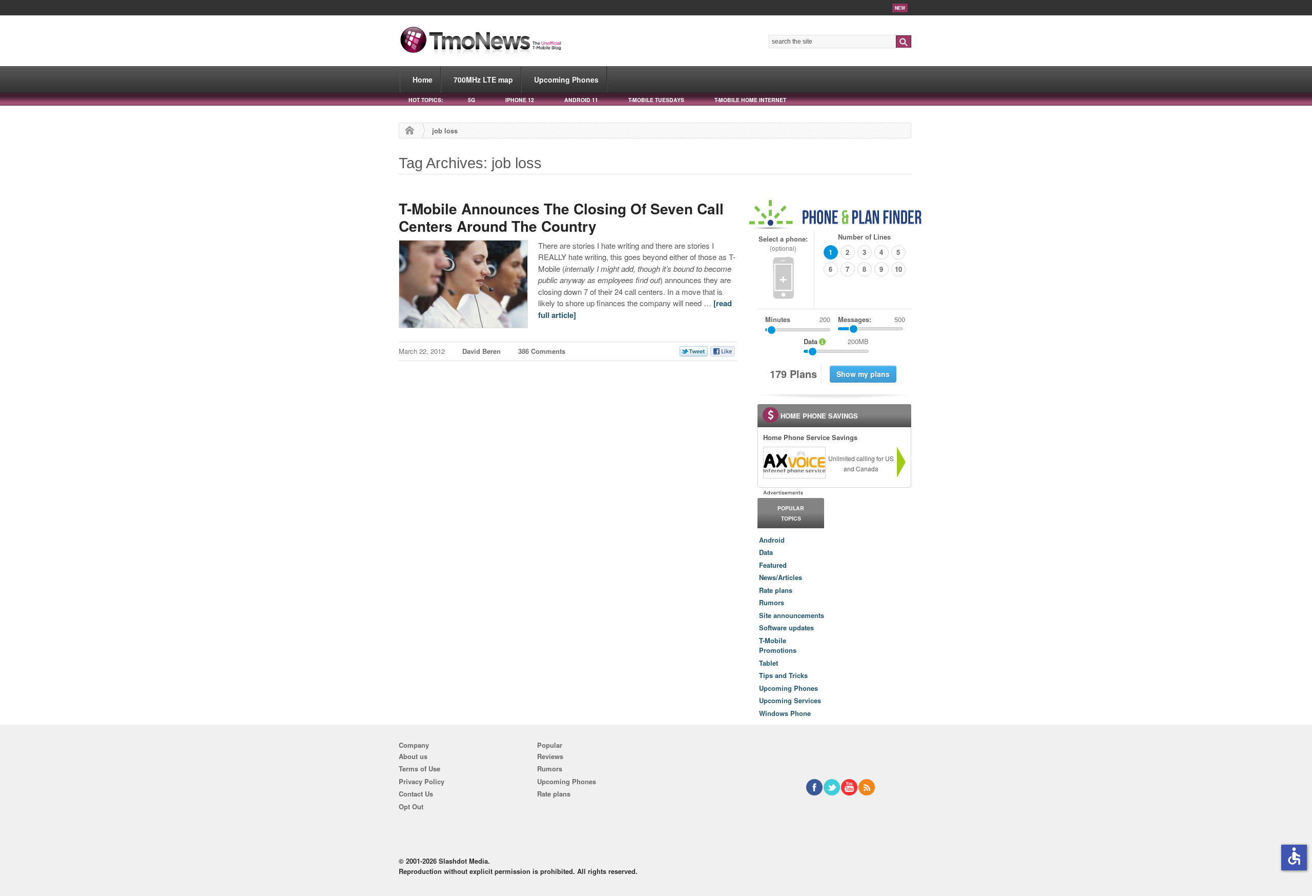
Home (423, 79)
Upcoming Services (790, 700)
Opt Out (411, 806)
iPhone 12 (519, 100)
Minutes (777, 319)
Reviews (550, 756)
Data (766, 552)
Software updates (786, 627)
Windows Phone (785, 713)
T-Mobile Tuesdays (656, 100)
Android (772, 540)
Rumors (771, 602)
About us (413, 756)
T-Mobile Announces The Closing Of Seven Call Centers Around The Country (561, 217)
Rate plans (775, 590)
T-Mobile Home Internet (750, 100)
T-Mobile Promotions (777, 645)
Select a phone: (783, 243)
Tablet (768, 663)
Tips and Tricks (783, 675)
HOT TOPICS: (425, 100)
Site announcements (791, 615)
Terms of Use (419, 768)
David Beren (481, 351)
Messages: (871, 319)
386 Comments (541, 351)
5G (471, 100)
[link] (794, 462)
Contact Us (416, 794)
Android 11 (581, 100)
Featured (773, 565)
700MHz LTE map (483, 79)
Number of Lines (864, 236)
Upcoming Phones (566, 79)
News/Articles (780, 577)
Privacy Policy (421, 781)
